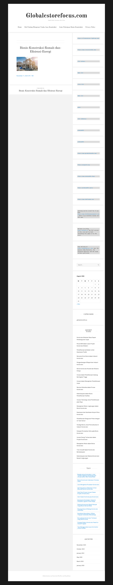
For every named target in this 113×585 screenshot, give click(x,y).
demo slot (80, 72)
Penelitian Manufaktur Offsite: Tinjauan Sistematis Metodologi (86, 514)
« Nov (78, 304)
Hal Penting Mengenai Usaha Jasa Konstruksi (40, 27)
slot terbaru (81, 61)
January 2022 (80, 553)
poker (79, 107)
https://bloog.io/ (83, 230)
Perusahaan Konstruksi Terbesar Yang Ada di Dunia (87, 518)
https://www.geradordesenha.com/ (87, 153)
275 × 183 (31, 76)
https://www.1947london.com (86, 199)
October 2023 (80, 549)
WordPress (60, 576)
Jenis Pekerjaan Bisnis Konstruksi (71, 27)
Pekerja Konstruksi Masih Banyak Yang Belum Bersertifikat (87, 505)
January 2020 (80, 565)
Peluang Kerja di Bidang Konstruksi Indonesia (87, 509)
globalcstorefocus (82, 320)
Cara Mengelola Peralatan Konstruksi (88, 484)
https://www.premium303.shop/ (86, 176)
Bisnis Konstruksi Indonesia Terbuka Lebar (88, 480)
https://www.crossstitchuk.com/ (87, 49)
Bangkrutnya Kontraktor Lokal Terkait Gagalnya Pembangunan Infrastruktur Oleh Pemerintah (86, 476)
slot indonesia (82, 118)
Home (20, 27)
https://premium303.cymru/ (85, 187)
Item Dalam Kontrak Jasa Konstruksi (87, 497)
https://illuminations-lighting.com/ (88, 38)
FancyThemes (67, 576)
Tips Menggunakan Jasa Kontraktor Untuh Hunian (87, 527)
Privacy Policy (90, 27)
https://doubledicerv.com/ (85, 248)
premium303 (81, 130)
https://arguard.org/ (84, 164)
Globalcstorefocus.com (56, 16)
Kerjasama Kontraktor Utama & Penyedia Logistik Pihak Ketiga (86, 500)
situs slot (81, 84)
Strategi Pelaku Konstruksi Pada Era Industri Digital (87, 523)
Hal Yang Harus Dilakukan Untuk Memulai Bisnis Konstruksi (86, 488)
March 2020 (80, 561)
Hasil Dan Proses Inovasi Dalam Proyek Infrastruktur (86, 492)
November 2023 (81, 545)
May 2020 (79, 557)
